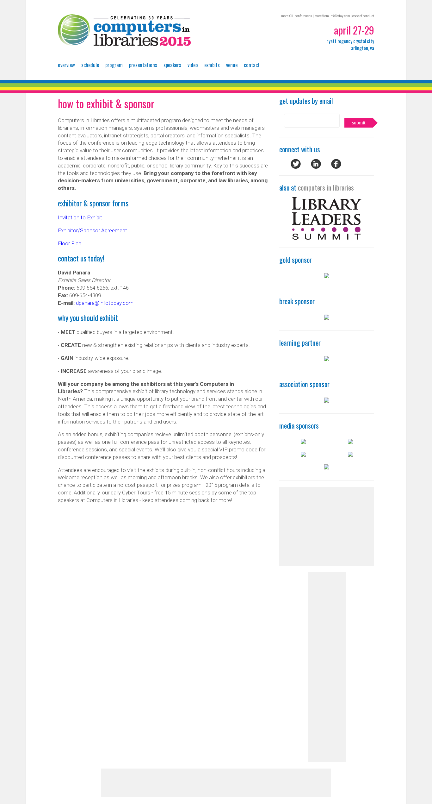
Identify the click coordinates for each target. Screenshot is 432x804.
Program (114, 65)
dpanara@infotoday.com (104, 303)
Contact (252, 65)
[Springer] (326, 317)
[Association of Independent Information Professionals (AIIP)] (326, 400)
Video (193, 65)
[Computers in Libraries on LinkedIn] (316, 167)
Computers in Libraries (124, 30)
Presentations (143, 65)
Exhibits (212, 65)
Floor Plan (69, 243)
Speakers (172, 65)
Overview (66, 65)
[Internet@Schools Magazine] (350, 454)
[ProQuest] (326, 276)
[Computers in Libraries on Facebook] (336, 167)
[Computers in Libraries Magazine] (350, 442)
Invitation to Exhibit (80, 217)
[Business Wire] (303, 442)
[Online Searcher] (326, 467)
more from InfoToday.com (332, 16)
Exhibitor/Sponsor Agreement (92, 230)
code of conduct (363, 16)
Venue (232, 65)
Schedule (90, 65)
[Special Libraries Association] (326, 359)
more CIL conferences (296, 16)
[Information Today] (303, 454)
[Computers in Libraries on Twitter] (296, 167)
